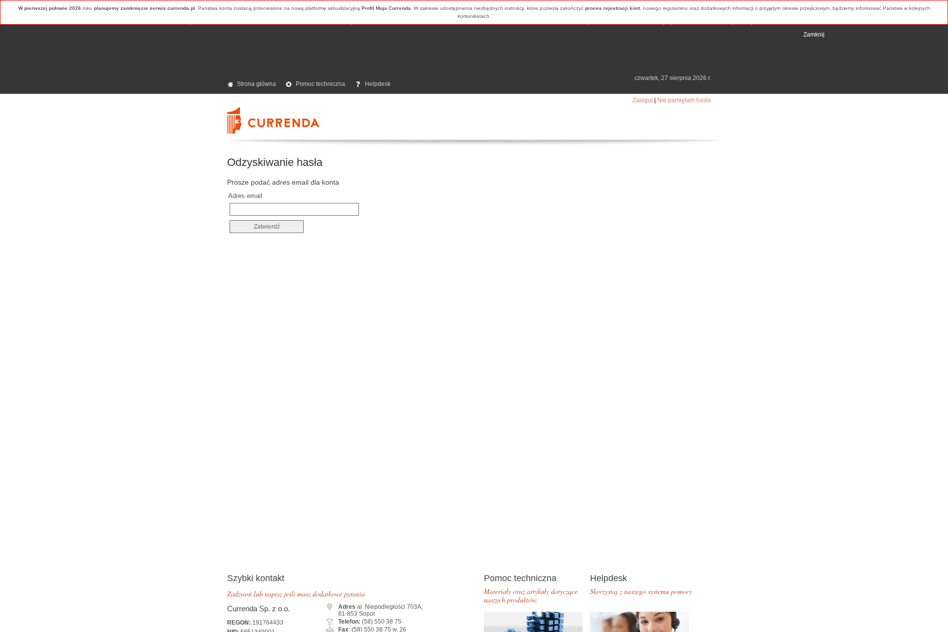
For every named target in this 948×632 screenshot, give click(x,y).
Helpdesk (378, 83)
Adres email (245, 195)
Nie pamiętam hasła (684, 100)
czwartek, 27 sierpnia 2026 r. (672, 78)
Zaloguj (642, 100)
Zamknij (814, 34)
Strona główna (256, 83)
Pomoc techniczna (320, 83)
